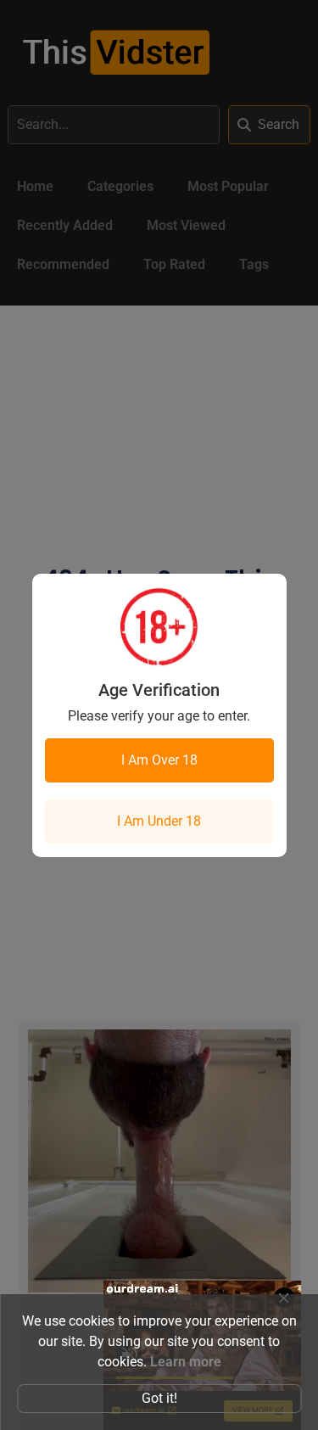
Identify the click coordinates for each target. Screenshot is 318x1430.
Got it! (159, 1398)
